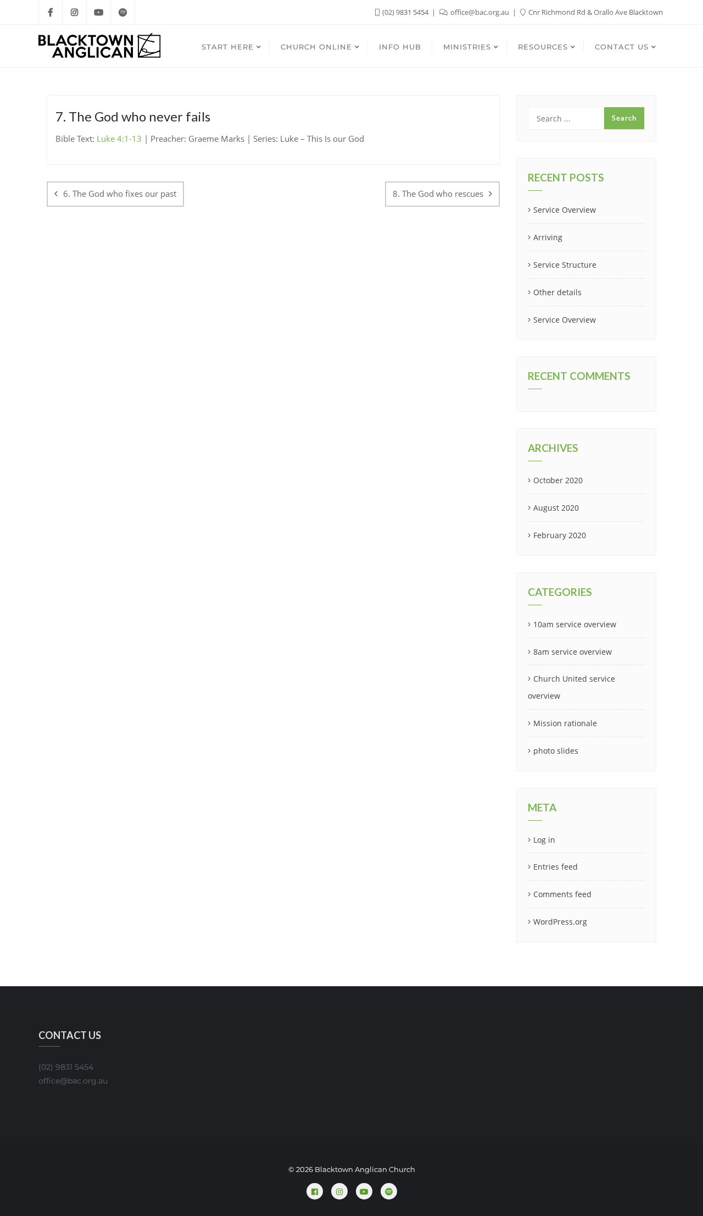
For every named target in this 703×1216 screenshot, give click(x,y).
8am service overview (572, 651)
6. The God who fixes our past (119, 193)
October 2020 (558, 480)
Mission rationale (565, 723)
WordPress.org (560, 921)
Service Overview (564, 209)
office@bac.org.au (480, 12)
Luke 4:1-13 (119, 138)
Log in (544, 839)
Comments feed (562, 894)
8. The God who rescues (438, 193)
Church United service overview (571, 687)
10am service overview (574, 624)
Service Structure (564, 264)
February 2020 (559, 535)
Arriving (547, 237)
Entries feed (555, 866)
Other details (557, 292)
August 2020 (556, 507)
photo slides (555, 750)
